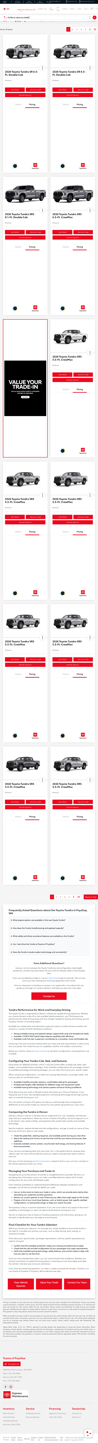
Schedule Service (33, 1413)
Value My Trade (55, 1417)
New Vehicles (8, 1413)
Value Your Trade (35, 90)
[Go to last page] (95, 29)
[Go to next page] (90, 29)
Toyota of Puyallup (6, 1438)
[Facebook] (5, 1386)
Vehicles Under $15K (11, 1424)
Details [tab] (18, 104)
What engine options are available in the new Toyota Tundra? (39, 920)
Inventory (8, 1408)
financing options (43, 1161)
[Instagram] (10, 1386)
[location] (47, 2)
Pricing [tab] (32, 104)
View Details (15, 90)
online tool (53, 978)
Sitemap (27, 1438)
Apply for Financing (57, 1413)
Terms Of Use (19, 1438)
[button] (42, 68)
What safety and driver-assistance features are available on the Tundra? (43, 936)
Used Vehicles (9, 1417)
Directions (76, 1417)
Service (30, 1408)
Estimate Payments (25, 95)
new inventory (41, 1051)
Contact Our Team (77, 1282)
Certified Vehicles (10, 1420)
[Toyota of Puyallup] (10, 8)
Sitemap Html (34, 1438)
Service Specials (32, 1417)
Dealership (78, 1408)
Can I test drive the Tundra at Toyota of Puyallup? (34, 944)
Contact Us (49, 996)
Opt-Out (61, 1438)
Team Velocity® (79, 1437)
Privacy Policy (13, 1438)
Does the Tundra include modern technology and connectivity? (40, 952)
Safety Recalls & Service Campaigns (51, 1438)
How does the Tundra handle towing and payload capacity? (38, 928)
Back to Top (90, 896)
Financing (55, 1408)
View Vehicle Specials (21, 1284)
